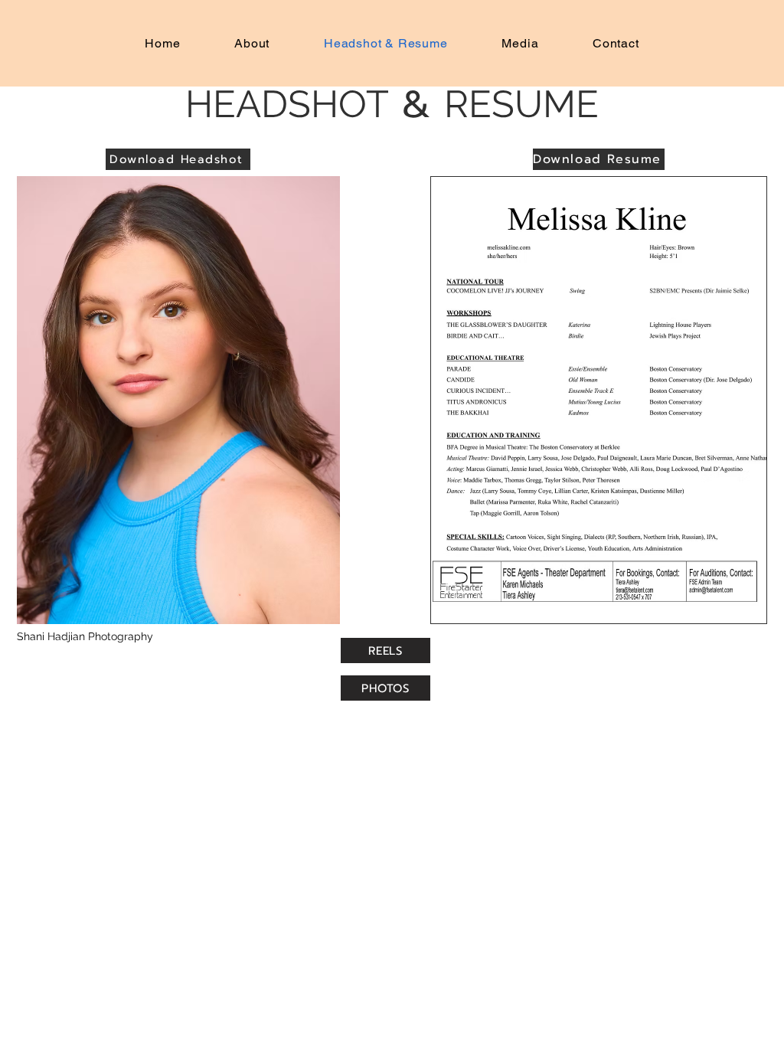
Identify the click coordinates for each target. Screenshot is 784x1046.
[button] (178, 400)
